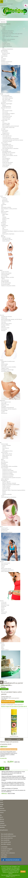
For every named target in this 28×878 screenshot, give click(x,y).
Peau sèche (5, 112)
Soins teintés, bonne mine (8, 127)
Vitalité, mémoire (6, 45)
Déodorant (3, 222)
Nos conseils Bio (5, 840)
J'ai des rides (4, 120)
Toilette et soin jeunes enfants (8, 285)
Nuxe (3, 215)
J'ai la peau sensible (7, 141)
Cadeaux (2, 643)
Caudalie (4, 217)
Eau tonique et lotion (7, 96)
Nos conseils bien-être (7, 838)
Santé (1, 25)
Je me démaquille (5, 95)
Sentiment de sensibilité (8, 474)
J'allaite (3, 278)
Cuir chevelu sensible (6, 320)
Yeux (3, 38)
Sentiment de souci (6, 469)
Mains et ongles (4, 211)
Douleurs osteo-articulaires (8, 39)
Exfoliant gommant (6, 106)
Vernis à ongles (5, 159)
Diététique (3, 463)
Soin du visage (4, 444)
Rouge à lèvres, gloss (7, 154)
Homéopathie (4, 50)
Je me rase (3, 602)
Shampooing (4, 318)
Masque (4, 105)
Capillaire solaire (5, 368)
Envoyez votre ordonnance (8, 853)
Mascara (4, 157)
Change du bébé (5, 281)
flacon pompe (5, 201)
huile (3, 203)
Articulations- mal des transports (8, 409)
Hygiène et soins (5, 404)
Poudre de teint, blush (7, 162)
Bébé (1, 270)
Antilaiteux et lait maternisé (7, 407)
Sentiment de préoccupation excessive (11, 477)
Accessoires (5, 166)
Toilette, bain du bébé (6, 273)
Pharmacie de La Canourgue (6, 4)
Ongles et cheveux (6, 35)
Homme (4, 221)
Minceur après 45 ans (6, 568)
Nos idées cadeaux (6, 844)
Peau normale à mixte (7, 110)
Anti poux (3, 330)
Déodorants (5, 456)
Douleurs (3, 60)
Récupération (4, 530)
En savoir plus (3, 758)
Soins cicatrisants (6, 117)
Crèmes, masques (6, 445)
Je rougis (3, 129)
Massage (3, 236)
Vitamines (3, 26)
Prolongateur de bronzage (7, 369)
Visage (1, 94)
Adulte (3, 28)
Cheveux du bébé (5, 274)
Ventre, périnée (6, 241)
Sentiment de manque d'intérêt (9, 472)
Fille (3, 228)
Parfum (2, 607)
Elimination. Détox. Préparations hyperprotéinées (13, 490)
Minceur (2, 561)
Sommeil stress (4, 63)
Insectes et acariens (6, 64)
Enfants (4, 493)
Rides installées (6, 124)
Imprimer (9, 739)
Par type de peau (5, 134)
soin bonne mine (6, 119)
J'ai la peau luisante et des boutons (10, 138)
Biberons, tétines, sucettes (7, 277)
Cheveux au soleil (5, 327)
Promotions (2, 679)
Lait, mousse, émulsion (7, 98)
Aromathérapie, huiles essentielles (9, 466)
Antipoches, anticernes (7, 145)
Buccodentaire (4, 52)
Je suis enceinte (5, 271)
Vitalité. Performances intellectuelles (11, 484)
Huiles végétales (5, 479)
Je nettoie (3, 102)
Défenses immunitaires (7, 49)
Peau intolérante (6, 115)
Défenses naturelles (7, 494)
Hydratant (3, 613)
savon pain (4, 199)
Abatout (3, 746)
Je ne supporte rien (7, 136)
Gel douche (3, 603)
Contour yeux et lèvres (7, 147)
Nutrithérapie (4, 480)
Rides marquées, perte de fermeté (10, 126)
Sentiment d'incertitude (7, 470)
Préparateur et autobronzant (8, 361)
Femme (4, 227)
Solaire (1, 360)
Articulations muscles (7, 239)
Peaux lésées (4, 56)
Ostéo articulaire (6, 488)
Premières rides (6, 123)
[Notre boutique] (14, 1)
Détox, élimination (5, 571)
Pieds (2, 210)
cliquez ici (12, 876)
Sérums (4, 446)
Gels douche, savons (7, 453)
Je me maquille (4, 150)
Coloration (3, 322)
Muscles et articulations (6, 532)
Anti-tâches (5, 131)
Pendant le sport (5, 529)
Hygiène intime (4, 225)
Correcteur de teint (6, 164)
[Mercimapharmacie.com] (14, 11)
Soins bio (3, 326)
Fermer (23, 871)
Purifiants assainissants (6, 61)
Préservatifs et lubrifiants (8, 234)
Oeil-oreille (3, 403)
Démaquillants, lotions (7, 451)
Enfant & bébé (4, 364)
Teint (3, 449)
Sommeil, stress (6, 43)
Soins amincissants (5, 563)
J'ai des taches (4, 130)
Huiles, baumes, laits (7, 455)
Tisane (2, 495)
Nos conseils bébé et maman (8, 836)
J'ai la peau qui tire (6, 137)
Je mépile (3, 224)
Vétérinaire (2, 400)
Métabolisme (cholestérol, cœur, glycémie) (12, 33)
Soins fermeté (4, 564)
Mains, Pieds (5, 458)
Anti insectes (4, 413)
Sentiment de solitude (7, 473)
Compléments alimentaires (7, 31)
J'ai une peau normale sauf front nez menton (12, 140)
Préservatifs (4, 612)
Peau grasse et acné (7, 116)
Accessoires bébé (5, 284)
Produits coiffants (5, 325)
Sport (1, 526)
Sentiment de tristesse (7, 476)
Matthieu (4, 220)
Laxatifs (3, 411)
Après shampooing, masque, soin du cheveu (11, 319)
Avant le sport (4, 528)
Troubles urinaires (6, 40)
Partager (18, 739)
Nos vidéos (4, 857)
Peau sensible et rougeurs (8, 113)
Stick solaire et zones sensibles (8, 367)
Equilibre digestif (6, 481)
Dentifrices (4, 54)
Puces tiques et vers (6, 402)
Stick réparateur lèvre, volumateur (10, 148)
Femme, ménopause (7, 46)
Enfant (3, 29)
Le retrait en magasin (6, 849)
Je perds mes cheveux (6, 316)
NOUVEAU (2, 827)
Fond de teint (5, 161)
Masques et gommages (6, 103)
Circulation (4, 42)
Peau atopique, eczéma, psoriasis (9, 208)
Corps (1, 196)
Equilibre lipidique (6, 486)
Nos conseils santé (6, 842)
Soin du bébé (4, 276)
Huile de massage (6, 238)
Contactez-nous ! (5, 851)
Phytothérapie (4, 465)
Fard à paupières (6, 158)
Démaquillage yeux (6, 144)
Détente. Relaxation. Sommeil (9, 483)
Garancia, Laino (5, 218)
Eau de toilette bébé (6, 283)
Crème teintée (5, 165)
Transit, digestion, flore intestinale (10, 36)
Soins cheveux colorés (6, 323)
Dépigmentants (5, 133)
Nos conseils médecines (7, 834)
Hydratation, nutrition (6, 207)
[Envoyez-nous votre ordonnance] (26, 6)
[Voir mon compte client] (1, 682)
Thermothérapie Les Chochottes (8, 497)
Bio (0, 442)
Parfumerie (3, 213)
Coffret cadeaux (5, 650)
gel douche (5, 200)
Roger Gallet (5, 214)
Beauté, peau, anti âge (7, 32)
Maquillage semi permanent (8, 152)
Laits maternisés (5, 280)
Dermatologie (4, 410)
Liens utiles (4, 855)
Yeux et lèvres (4, 143)
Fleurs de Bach (4, 467)
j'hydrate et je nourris (6, 108)
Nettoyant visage (5, 605)
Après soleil (4, 365)
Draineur (3, 565)
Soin (3, 109)
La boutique (4, 847)
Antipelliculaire (4, 830)
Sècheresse (5, 229)
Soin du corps (4, 452)
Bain (2, 206)
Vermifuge (3, 406)
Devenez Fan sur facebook (12, 860)
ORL (3, 47)
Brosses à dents (6, 53)
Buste (2, 235)
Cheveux (2, 315)
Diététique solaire (5, 371)
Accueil (3, 704)
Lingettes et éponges (7, 101)
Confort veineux (6, 487)
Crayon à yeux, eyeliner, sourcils (9, 155)
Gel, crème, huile (6, 99)
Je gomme (3, 204)
